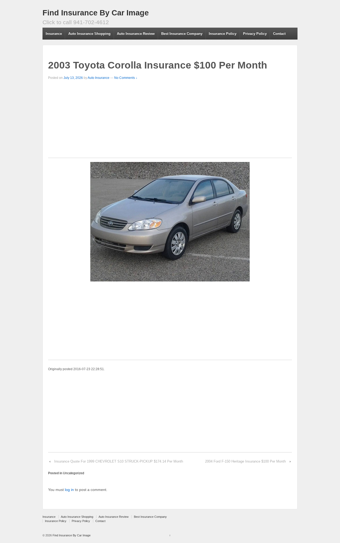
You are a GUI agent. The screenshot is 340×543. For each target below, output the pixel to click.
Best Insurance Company (181, 34)
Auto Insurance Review (136, 34)
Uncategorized (73, 473)
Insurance (54, 34)
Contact (279, 34)
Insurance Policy (222, 34)
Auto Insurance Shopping (89, 34)
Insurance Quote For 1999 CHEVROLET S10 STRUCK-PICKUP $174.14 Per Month (118, 461)
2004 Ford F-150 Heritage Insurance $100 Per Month (245, 461)
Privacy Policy (255, 34)
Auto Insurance (98, 78)
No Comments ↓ (125, 78)
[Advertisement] (170, 120)
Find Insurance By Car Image (95, 12)
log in (69, 490)
